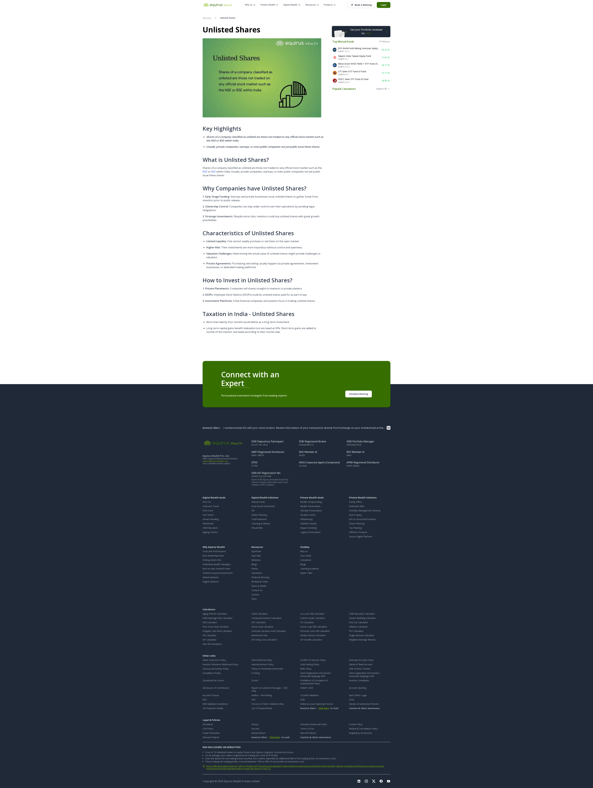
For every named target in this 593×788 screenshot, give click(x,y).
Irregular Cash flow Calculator (217, 631)
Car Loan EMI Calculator (312, 613)
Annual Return (258, 732)
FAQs (254, 598)
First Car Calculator (358, 622)
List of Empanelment (261, 708)
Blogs (254, 564)
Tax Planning (355, 527)
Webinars (256, 559)
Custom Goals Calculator (312, 618)
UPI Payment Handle (213, 708)
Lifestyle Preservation (311, 510)
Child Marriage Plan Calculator (218, 618)
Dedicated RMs (356, 506)
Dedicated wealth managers (217, 564)
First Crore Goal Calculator (216, 626)
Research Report (211, 737)
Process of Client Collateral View (267, 703)
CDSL (352, 699)
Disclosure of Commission (216, 687)
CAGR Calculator (259, 613)
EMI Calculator (210, 622)
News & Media (258, 585)
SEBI (302, 699)
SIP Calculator (210, 639)
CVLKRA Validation (309, 695)
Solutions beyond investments (218, 572)
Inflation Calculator (358, 626)
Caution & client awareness (364, 708)
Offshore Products (358, 532)
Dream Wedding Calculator (362, 618)
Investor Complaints (359, 680)
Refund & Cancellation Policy (363, 728)
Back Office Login (358, 695)
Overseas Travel (211, 506)
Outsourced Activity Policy (216, 668)
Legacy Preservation (310, 532)
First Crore (208, 510)
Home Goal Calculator (262, 626)
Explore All (381, 88)
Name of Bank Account (360, 664)
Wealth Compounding (311, 501)
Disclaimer (208, 724)
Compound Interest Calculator (266, 618)
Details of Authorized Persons (364, 703)
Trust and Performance (214, 551)
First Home (208, 514)
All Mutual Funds (259, 581)
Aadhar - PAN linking (261, 695)
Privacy (255, 724)
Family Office (355, 501)
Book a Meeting (363, 4)
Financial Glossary (260, 577)
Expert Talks (306, 572)
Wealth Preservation (310, 506)
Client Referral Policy (261, 660)
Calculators (257, 572)
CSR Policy (208, 728)
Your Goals (305, 555)
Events (254, 568)
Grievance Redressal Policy (313, 724)
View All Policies (308, 732)
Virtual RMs (257, 527)
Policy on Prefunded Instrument (267, 668)
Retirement (208, 523)
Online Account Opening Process (316, 703)
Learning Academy (260, 523)
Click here (323, 708)
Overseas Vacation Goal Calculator (268, 631)
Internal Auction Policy (262, 664)
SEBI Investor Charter (359, 668)
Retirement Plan (259, 635)
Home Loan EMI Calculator (313, 626)
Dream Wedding (211, 519)
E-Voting (255, 673)
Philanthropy (306, 519)
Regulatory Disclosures (360, 732)
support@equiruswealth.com (215, 461)
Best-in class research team (216, 568)
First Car (207, 501)
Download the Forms (213, 680)
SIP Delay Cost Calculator (264, 639)
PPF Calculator (356, 631)
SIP (253, 510)
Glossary (207, 18)
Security (255, 728)
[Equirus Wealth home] (218, 5)
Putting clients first (212, 559)
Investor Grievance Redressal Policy (220, 664)
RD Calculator (209, 635)
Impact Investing (308, 527)
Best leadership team (213, 555)
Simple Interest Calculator (313, 635)
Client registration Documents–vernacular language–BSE (364, 675)
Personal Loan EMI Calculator (315, 631)
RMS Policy (305, 668)
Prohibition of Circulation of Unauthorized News (314, 682)
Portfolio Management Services (365, 510)
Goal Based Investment (263, 506)
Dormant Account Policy (361, 660)
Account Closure (211, 695)
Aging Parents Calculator (215, 613)
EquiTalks (256, 555)
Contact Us (257, 590)
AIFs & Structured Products (362, 519)
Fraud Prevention (211, 732)
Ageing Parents (210, 532)
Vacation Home (308, 514)
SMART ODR (306, 687)
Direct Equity (355, 514)
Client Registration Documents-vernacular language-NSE (316, 675)
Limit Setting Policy (309, 664)
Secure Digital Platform (360, 536)
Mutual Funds (258, 501)
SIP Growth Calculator (311, 639)
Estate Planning (259, 514)
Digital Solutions (211, 581)
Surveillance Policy (212, 673)
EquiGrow (256, 551)
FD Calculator (307, 622)
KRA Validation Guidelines (215, 703)
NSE (205, 171)
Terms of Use (307, 728)
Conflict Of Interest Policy (313, 660)
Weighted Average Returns (362, 639)
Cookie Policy (355, 724)
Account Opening (357, 687)
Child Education (210, 527)
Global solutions (211, 577)
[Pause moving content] (388, 428)
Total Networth (259, 519)
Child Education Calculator (362, 613)
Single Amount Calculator (361, 635)
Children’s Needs (308, 523)
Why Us (304, 551)
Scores (254, 680)
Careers (255, 594)
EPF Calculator (258, 622)
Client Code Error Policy (214, 660)
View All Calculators (212, 644)
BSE (213, 171)
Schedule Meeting (358, 393)
